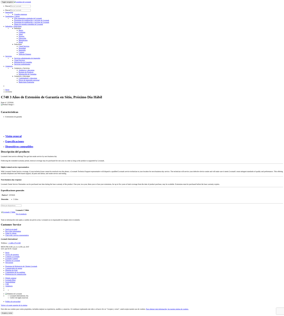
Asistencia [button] (9, 66)
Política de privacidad (12, 301)
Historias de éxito (11, 270)
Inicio (7, 90)
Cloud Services (24, 46)
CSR (7, 284)
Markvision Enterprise (26, 82)
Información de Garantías (23, 62)
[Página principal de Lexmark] (22, 2)
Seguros (21, 36)
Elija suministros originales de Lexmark (28, 18)
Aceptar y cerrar (7, 313)
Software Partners (25, 54)
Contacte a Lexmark (12, 256)
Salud (21, 34)
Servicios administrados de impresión (27, 58)
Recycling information (13, 231)
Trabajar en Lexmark (12, 260)
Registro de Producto (26, 72)
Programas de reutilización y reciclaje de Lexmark (31, 20)
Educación (22, 38)
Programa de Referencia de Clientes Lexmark (21, 266)
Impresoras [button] (9, 12)
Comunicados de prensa (13, 268)
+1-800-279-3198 (14, 243)
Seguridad (22, 48)
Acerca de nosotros (12, 255)
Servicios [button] (8, 56)
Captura (21, 52)
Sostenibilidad (10, 282)
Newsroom (9, 262)
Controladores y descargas (28, 78)
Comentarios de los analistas (15, 272)
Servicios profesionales (22, 64)
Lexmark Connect (11, 258)
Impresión (22, 50)
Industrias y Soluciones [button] (13, 26)
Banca (21, 30)
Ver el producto (21, 214)
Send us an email (11, 229)
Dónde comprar (10, 278)
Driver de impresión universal (29, 80)
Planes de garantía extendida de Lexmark (28, 24)
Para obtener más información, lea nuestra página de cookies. (167, 309)
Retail (21, 42)
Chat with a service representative (17, 235)
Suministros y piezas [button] (12, 16)
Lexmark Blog (10, 280)
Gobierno (22, 32)
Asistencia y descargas (26, 70)
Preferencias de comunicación (15, 274)
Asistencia (9, 286)
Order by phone (10, 233)
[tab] (144, 136)
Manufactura (23, 40)
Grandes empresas (20, 14)
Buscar (7, 6)
